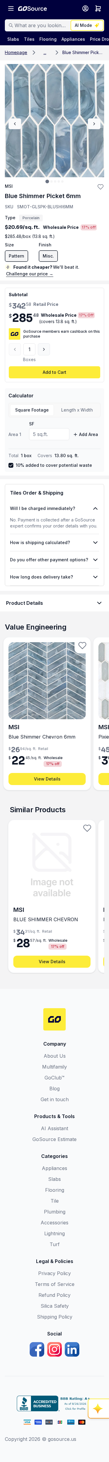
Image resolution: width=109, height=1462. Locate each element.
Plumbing (54, 1212)
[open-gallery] (54, 120)
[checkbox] (10, 465)
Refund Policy (54, 1295)
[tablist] (54, 410)
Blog (54, 1088)
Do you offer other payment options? (49, 559)
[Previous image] (14, 123)
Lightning (54, 1233)
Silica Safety (55, 1306)
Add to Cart (54, 372)
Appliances (54, 1168)
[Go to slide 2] (51, 181)
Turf (55, 1244)
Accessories (54, 1223)
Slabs (54, 1179)
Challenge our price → (29, 273)
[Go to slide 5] (62, 181)
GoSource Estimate (54, 1139)
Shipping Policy (54, 1317)
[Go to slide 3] (55, 181)
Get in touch (55, 1099)
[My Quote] (98, 8)
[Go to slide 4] (59, 181)
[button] (44, 52)
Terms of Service (54, 1284)
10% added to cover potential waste (54, 465)
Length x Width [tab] (77, 409)
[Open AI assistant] (98, 1408)
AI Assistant (54, 1128)
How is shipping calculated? (40, 542)
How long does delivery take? (41, 576)
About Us (55, 1056)
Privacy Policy (54, 1273)
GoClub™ (54, 1078)
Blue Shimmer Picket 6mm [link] (83, 52)
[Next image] (94, 123)
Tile (55, 1201)
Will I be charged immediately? (42, 508)
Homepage (16, 52)
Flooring (54, 1190)
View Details (47, 778)
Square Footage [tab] (32, 409)
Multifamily (54, 1067)
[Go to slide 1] (47, 181)
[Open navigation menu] (11, 8)
